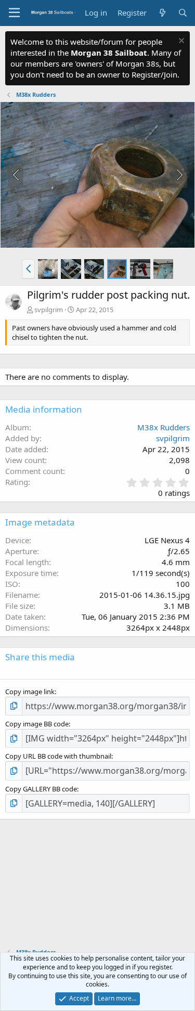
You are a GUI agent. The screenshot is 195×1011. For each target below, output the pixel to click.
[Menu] (14, 13)
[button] (28, 269)
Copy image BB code (37, 723)
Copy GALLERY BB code (41, 789)
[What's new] (162, 12)
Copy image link (30, 691)
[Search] (183, 12)
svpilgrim (48, 309)
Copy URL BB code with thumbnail (58, 756)
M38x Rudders (163, 427)
